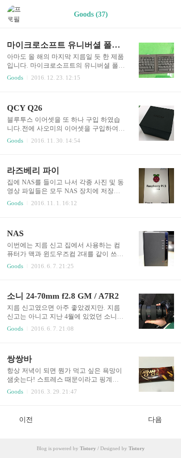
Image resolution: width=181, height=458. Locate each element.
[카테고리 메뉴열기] (164, 14)
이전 (26, 419)
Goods (15, 77)
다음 (155, 419)
